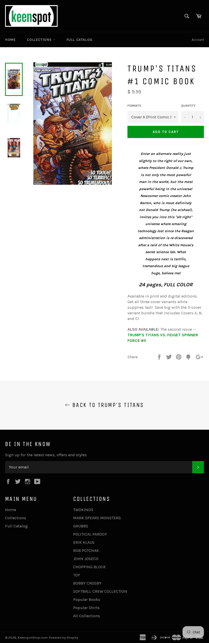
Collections (40, 40)
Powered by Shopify (63, 637)
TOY (76, 575)
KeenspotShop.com (33, 637)
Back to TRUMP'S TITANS (107, 405)
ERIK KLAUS (84, 542)
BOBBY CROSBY (87, 583)
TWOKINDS (83, 509)
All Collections (86, 615)
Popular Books (86, 599)
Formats (134, 105)
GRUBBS (80, 526)
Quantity (188, 105)
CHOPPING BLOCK (89, 566)
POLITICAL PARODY (90, 534)
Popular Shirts (86, 607)
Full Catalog (80, 40)
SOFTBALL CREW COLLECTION (100, 591)
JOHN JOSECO (85, 558)
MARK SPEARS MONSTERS (97, 517)
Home (10, 40)
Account (198, 40)
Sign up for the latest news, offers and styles (46, 454)
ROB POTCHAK (86, 550)
